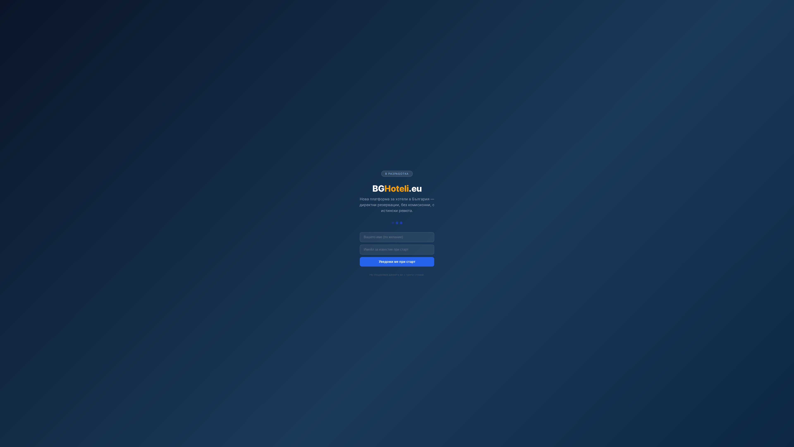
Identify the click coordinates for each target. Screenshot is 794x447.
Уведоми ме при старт (397, 261)
